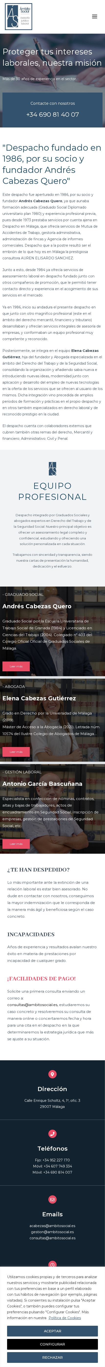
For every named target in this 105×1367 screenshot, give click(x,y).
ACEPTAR (52, 1331)
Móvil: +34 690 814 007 (52, 1172)
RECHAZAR (52, 1357)
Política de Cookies (65, 1318)
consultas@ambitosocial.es (32, 1004)
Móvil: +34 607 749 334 (52, 1166)
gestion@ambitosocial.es (52, 1232)
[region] (52, 1317)
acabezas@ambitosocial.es (52, 1226)
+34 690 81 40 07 (52, 114)
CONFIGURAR (52, 1344)
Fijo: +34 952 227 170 (52, 1160)
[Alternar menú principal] (94, 16)
